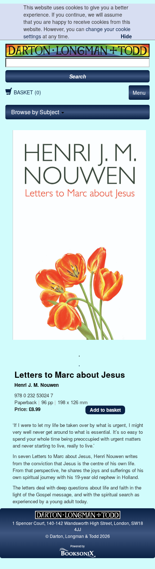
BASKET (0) (27, 92)
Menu (139, 92)
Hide (126, 36)
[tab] (77, 112)
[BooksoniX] (77, 552)
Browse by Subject (36, 112)
